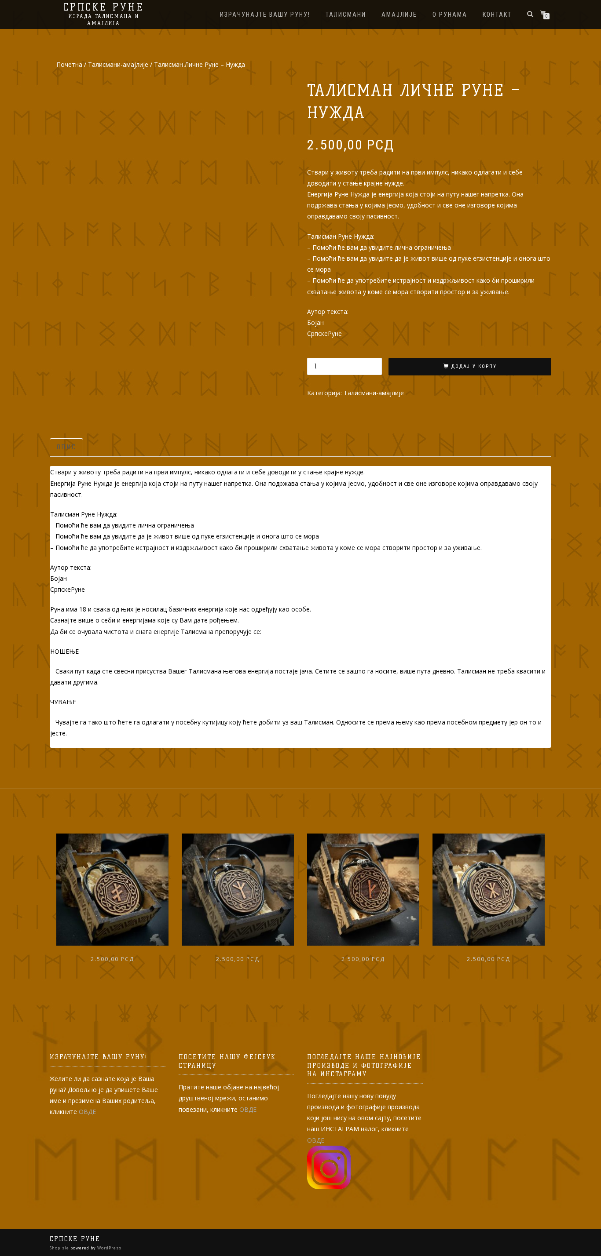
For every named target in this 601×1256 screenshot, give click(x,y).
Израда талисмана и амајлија (104, 19)
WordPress (108, 1248)
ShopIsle (60, 1248)
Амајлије (399, 14)
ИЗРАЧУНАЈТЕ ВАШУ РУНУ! (265, 14)
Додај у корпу (474, 366)
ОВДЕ (87, 1111)
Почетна (69, 64)
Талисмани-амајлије (118, 64)
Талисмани (346, 14)
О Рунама (449, 14)
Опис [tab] (66, 447)
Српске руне (103, 7)
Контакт (497, 14)
